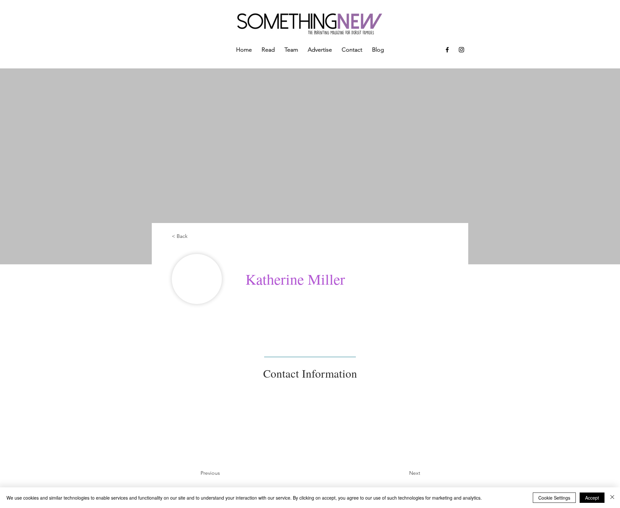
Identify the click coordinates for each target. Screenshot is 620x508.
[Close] (612, 498)
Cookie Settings (554, 497)
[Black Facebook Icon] (447, 49)
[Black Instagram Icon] (461, 49)
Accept (592, 497)
